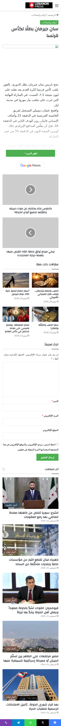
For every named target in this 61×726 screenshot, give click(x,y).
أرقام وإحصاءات (38, 15)
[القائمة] (56, 7)
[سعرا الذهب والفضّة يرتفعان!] (45, 314)
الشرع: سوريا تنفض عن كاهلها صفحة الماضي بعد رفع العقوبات (33, 515)
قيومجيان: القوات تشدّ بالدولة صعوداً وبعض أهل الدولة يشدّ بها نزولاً (33, 610)
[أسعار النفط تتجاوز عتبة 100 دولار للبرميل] (16, 280)
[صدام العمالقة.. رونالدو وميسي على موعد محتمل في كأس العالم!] (16, 314)
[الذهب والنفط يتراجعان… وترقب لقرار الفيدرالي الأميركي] (45, 280)
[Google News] (30, 165)
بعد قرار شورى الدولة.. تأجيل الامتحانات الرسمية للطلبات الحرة (32, 707)
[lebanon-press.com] (39, 5)
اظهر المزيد (31, 153)
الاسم (55, 401)
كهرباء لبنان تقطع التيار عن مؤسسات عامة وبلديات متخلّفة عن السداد (33, 562)
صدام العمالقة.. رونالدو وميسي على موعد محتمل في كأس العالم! (17, 328)
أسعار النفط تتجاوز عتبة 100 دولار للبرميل (17, 292)
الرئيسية (52, 15)
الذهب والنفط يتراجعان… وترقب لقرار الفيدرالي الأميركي (46, 294)
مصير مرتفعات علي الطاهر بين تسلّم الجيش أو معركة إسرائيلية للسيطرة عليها (30, 658)
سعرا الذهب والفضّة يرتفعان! (48, 326)
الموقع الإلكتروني (50, 430)
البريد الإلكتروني (50, 415)
